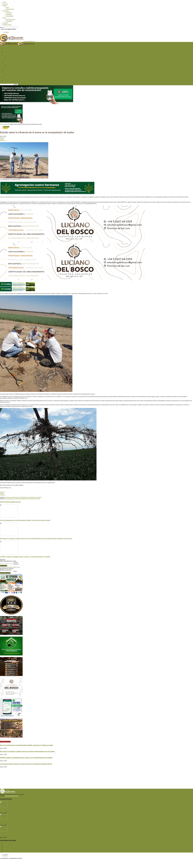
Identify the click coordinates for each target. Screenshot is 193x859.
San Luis (5, 4)
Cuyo (7, 7)
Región (5, 5)
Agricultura (9, 12)
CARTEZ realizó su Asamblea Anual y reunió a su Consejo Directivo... (22, 834)
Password (16, 564)
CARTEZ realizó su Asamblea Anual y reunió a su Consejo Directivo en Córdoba (25, 556)
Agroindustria (9, 16)
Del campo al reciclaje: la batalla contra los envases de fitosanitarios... (23, 822)
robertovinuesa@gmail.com (11, 795)
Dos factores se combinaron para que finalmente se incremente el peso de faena (23, 497)
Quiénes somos (7, 24)
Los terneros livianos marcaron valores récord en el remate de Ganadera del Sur (26, 764)
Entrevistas (9, 21)
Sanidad (6, 849)
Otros (4, 18)
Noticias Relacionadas (6, 502)
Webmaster (5, 854)
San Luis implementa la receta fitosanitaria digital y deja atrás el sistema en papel (25, 520)
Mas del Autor (17, 502)
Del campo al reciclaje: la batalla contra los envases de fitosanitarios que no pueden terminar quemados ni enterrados (36, 538)
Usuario (16, 562)
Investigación (6, 124)
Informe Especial (10, 19)
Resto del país (10, 9)
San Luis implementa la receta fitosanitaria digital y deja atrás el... (21, 810)
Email (15, 571)
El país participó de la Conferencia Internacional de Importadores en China (22, 498)
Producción (6, 11)
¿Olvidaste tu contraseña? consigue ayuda (10, 567)
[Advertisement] (45, 778)
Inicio (4, 2)
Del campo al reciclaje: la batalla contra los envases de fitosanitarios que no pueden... (28, 751)
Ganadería (9, 14)
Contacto (5, 23)
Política (6, 850)
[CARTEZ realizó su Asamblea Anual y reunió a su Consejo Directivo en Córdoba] (9, 553)
